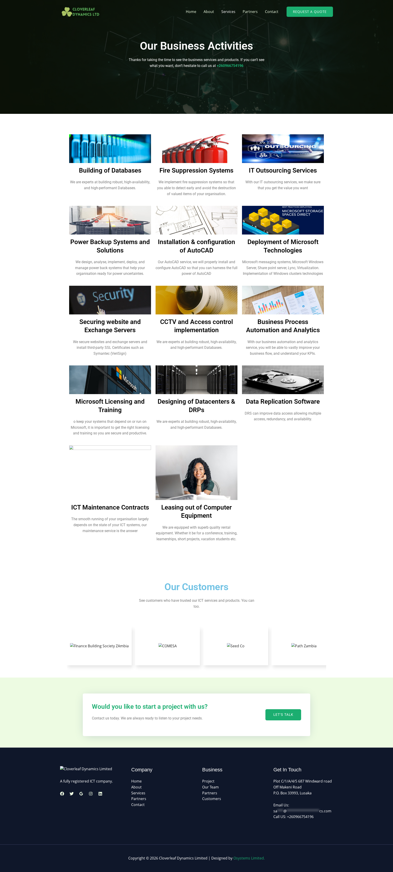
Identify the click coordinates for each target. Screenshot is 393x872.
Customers (211, 798)
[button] (310, 12)
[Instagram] (91, 794)
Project (208, 781)
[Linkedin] (100, 794)
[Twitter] (72, 794)
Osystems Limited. (249, 858)
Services (228, 11)
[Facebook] (62, 794)
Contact (271, 11)
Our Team (210, 787)
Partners (250, 11)
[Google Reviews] (81, 794)
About (209, 11)
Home (191, 11)
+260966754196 (230, 66)
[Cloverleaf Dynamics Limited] (80, 11)
